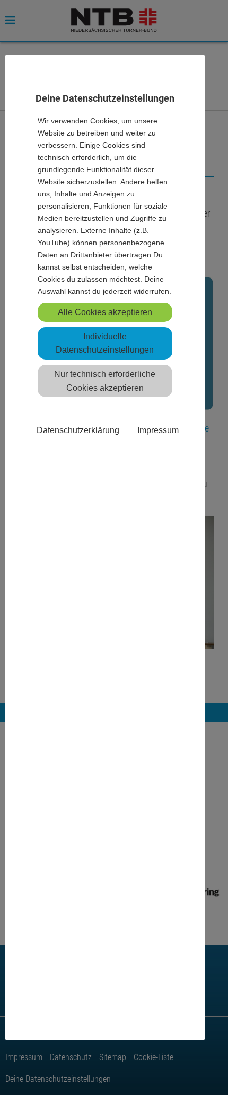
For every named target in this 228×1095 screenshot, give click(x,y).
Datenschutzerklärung (78, 430)
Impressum (158, 430)
